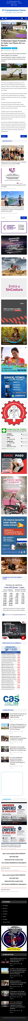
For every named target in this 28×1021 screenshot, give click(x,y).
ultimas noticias (6, 922)
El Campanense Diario (14, 10)
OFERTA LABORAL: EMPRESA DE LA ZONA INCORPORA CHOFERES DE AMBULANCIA (11, 845)
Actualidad (5, 905)
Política (4, 916)
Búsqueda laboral (5, 868)
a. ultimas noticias (6, 48)
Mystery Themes (13, 1019)
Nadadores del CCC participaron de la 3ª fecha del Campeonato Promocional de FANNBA (13, 163)
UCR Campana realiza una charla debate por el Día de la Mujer (13, 185)
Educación (5, 911)
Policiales (5, 914)
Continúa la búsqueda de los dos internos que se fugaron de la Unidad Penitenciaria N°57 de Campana (18, 727)
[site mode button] (22, 18)
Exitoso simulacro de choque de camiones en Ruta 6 (5, 136)
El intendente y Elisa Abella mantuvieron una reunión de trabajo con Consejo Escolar (18, 748)
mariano (16, 50)
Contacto (20, 3)
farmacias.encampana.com (10, 448)
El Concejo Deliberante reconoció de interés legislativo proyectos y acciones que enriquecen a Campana (17, 761)
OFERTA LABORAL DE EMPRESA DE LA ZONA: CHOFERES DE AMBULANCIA (14, 818)
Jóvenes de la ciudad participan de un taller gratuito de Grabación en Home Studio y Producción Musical (24, 136)
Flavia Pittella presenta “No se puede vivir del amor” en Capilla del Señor (18, 715)
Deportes (5, 908)
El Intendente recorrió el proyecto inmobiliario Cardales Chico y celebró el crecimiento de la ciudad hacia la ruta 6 (12, 209)
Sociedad (14, 48)
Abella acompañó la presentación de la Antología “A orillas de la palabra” (18, 738)
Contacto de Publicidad (11, 3)
